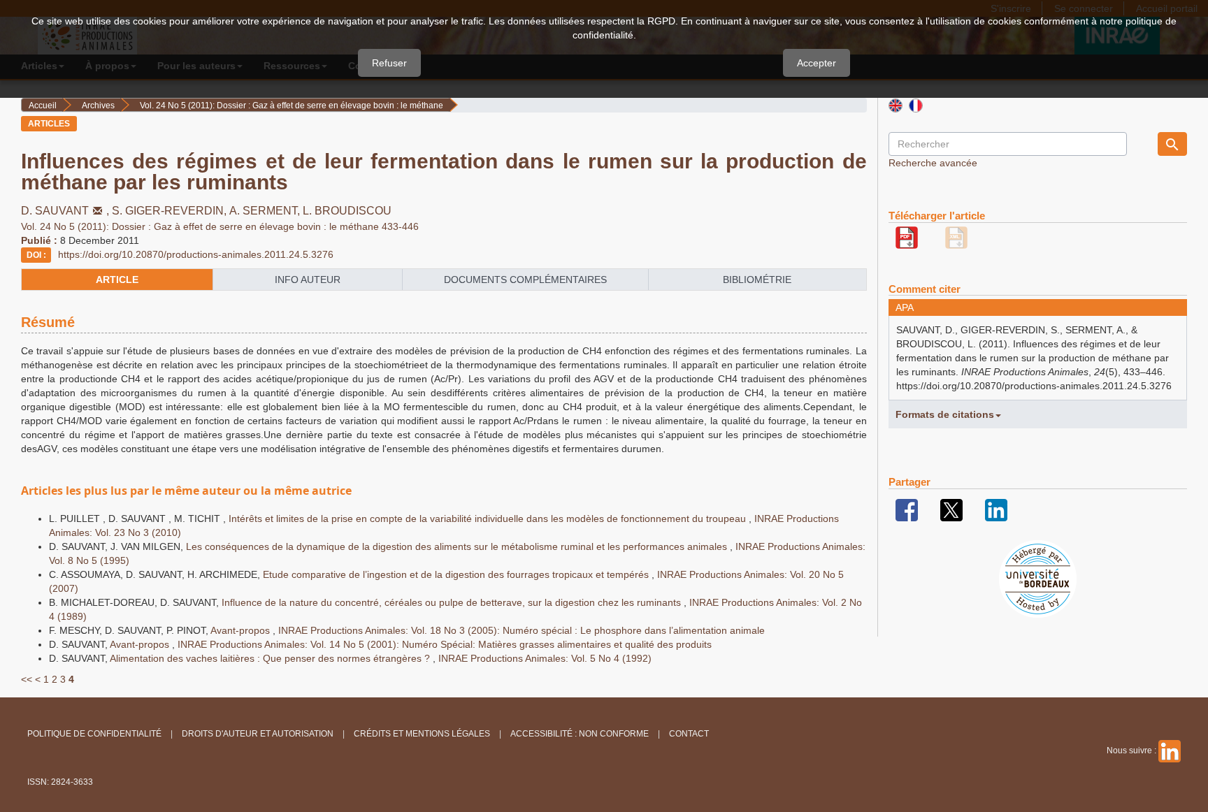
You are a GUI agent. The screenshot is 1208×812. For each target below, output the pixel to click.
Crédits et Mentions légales (422, 734)
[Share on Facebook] (907, 509)
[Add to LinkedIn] (996, 509)
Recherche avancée (933, 162)
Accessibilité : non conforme (579, 734)
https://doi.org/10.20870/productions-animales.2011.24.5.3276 (195, 254)
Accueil (43, 105)
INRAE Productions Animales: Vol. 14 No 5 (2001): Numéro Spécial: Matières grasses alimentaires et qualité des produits (445, 644)
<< (26, 679)
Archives (98, 105)
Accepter (816, 62)
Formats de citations (945, 414)
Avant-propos (241, 630)
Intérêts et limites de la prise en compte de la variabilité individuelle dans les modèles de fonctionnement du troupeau (489, 518)
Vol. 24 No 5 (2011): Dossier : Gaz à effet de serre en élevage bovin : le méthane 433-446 (220, 226)
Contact (689, 734)
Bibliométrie (757, 279)
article (117, 279)
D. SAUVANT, (66, 211)
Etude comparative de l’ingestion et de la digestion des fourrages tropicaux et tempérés (457, 574)
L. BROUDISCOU (347, 211)
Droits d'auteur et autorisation (257, 734)
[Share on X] (951, 509)
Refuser (389, 62)
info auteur (307, 279)
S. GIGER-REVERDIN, (170, 211)
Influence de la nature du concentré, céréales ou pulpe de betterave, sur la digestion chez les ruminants (453, 602)
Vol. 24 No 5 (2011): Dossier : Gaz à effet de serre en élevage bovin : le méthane (291, 105)
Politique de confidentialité (94, 734)
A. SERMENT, (266, 211)
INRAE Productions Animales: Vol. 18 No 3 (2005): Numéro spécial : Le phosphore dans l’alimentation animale (521, 630)
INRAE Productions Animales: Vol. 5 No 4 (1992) (545, 658)
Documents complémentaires (525, 279)
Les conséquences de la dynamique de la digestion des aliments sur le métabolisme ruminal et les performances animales (458, 546)
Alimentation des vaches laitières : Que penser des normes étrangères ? (271, 658)
